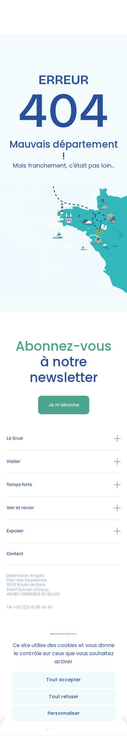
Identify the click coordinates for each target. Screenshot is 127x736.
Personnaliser (64, 713)
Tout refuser (63, 696)
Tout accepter (63, 679)
